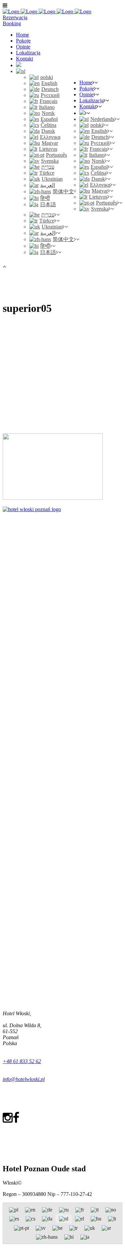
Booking (12, 23)
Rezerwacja (15, 17)
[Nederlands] (20, 71)
